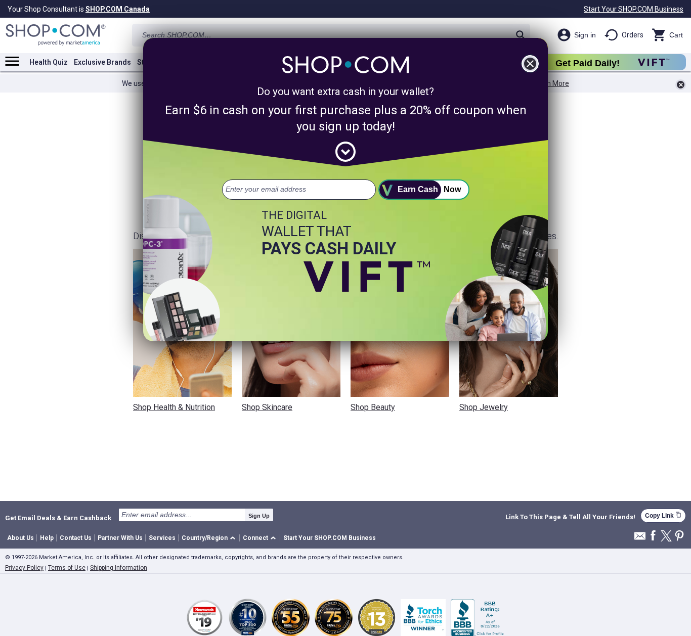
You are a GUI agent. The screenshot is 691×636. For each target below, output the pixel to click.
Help (47, 537)
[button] (210, 538)
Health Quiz (48, 62)
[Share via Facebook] (653, 536)
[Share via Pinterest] (679, 536)
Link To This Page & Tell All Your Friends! (570, 517)
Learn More (551, 83)
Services (162, 537)
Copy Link (663, 515)
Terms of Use (66, 567)
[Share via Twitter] (666, 536)
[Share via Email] (639, 538)
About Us (20, 537)
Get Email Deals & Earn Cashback (58, 517)
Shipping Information (118, 567)
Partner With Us (120, 537)
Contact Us (76, 537)
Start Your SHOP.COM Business (633, 9)
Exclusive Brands (102, 62)
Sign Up (259, 516)
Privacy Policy (24, 567)
